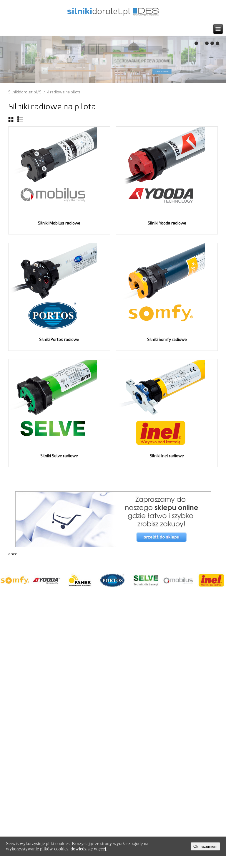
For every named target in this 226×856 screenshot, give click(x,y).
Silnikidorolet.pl (22, 91)
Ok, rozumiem (205, 846)
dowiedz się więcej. (89, 848)
